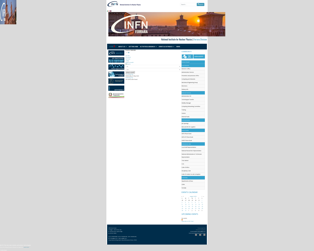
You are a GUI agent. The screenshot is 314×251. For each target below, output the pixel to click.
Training (184, 110)
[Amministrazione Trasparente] (116, 95)
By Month (128, 57)
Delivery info (185, 89)
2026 (195, 196)
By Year (128, 55)
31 (185, 210)
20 (195, 206)
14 (199, 204)
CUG (183, 164)
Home (111, 46)
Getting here (133, 46)
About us (121, 46)
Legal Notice (203, 228)
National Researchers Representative (191, 150)
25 (189, 208)
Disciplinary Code (186, 171)
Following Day (129, 77)
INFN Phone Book (186, 133)
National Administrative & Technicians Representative (192, 155)
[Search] (153, 64)
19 (192, 206)
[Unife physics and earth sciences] (116, 81)
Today (127, 60)
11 (189, 204)
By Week (128, 59)
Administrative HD (186, 96)
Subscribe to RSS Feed (187, 221)
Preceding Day (129, 74)
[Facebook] (196, 235)
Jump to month (130, 62)
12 (192, 204)
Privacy (199, 228)
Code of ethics (185, 167)
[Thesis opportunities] (116, 67)
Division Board (185, 62)
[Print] (128, 52)
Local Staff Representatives (189, 147)
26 (192, 208)
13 (195, 204)
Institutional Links (186, 144)
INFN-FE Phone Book (187, 137)
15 (202, 204)
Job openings (185, 123)
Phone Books (185, 130)
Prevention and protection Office (190, 75)
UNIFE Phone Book (187, 140)
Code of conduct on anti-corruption (191, 174)
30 (182, 210)
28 (199, 208)
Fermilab (184, 188)
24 (185, 208)
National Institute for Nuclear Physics (130, 5)
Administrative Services (188, 72)
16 (182, 206)
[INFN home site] (116, 53)
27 (195, 208)
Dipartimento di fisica (187, 181)
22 (202, 206)
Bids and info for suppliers (188, 127)
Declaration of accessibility (201, 229)
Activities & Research (147, 46)
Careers (184, 113)
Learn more (26, 247)
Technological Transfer (188, 99)
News (178, 46)
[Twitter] (200, 235)
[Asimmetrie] (116, 88)
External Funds (185, 116)
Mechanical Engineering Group (190, 82)
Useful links (185, 177)
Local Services (185, 65)
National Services (186, 93)
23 (182, 208)
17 (185, 206)
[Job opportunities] (116, 60)
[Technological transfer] (116, 74)
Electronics (184, 86)
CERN (183, 184)
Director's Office (186, 69)
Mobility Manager (186, 103)
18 (189, 206)
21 (199, 206)
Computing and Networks (188, 79)
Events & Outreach (165, 46)
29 (202, 208)
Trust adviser (185, 160)
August (192, 196)
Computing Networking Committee (191, 106)
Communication (186, 120)
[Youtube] (204, 235)
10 (185, 204)
